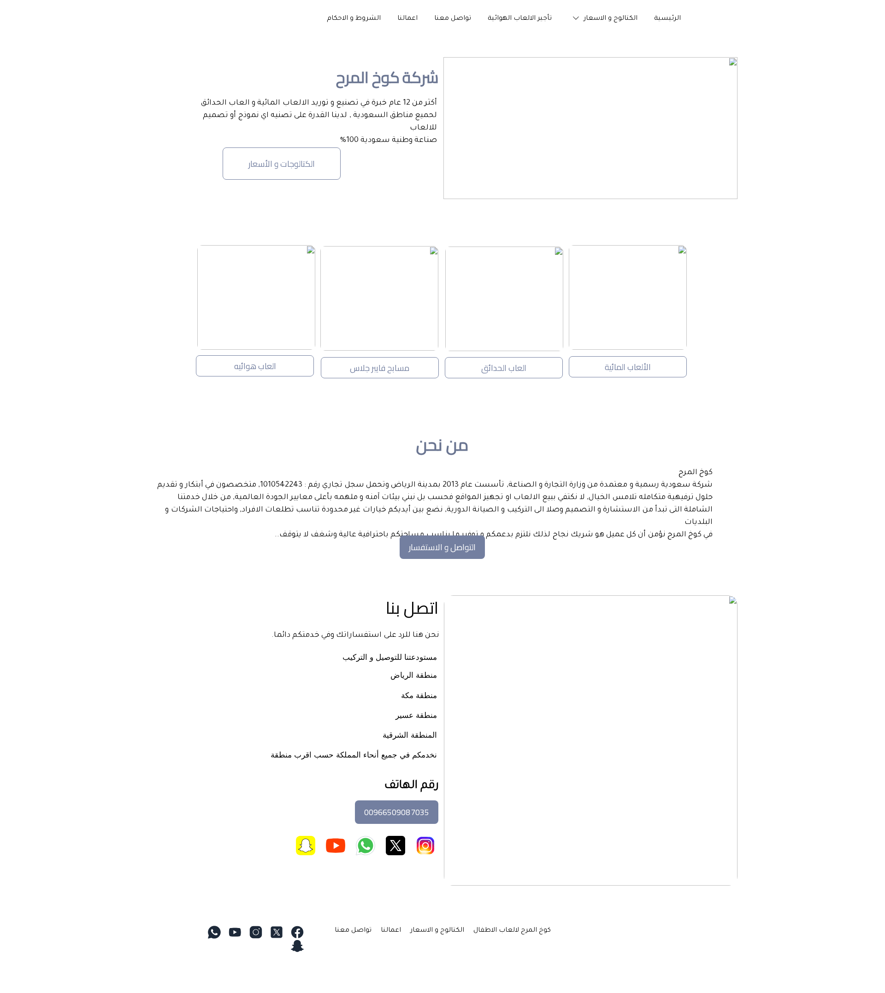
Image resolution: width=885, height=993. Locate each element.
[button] (603, 19)
